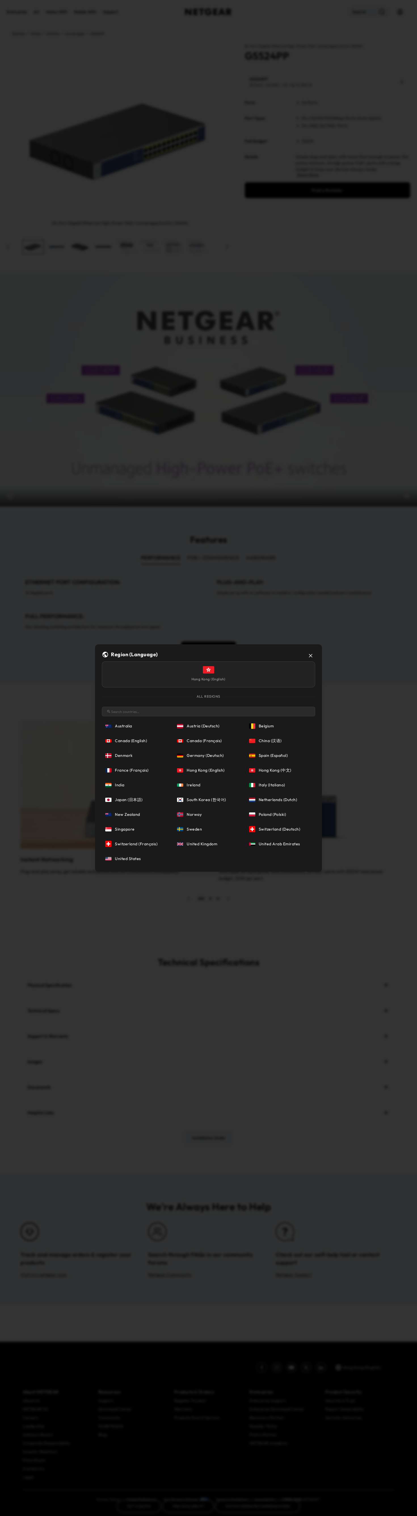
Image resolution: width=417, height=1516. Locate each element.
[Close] (310, 655)
